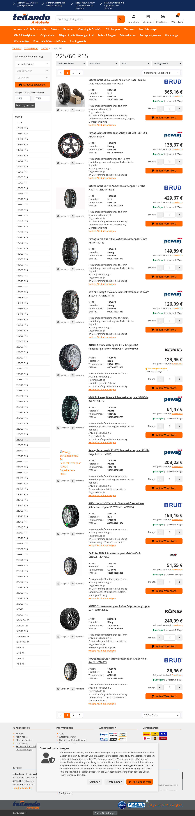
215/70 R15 (22, 406)
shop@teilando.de (21, 788)
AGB (61, 733)
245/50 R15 (22, 505)
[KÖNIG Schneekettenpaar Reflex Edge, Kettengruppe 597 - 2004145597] (70, 618)
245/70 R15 (22, 516)
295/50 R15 (22, 603)
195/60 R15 (22, 313)
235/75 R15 (22, 488)
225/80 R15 (22, 461)
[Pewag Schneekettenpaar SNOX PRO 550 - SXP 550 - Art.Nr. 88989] (70, 145)
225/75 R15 (22, 456)
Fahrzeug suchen (25, 105)
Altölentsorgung (67, 736)
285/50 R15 (22, 592)
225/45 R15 (22, 423)
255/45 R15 (22, 527)
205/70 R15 (22, 368)
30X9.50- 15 (22, 625)
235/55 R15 (22, 467)
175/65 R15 (22, 231)
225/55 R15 (22, 434)
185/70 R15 (22, 275)
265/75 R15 (22, 565)
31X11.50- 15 (22, 642)
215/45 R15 (22, 385)
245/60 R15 (22, 510)
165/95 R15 (22, 210)
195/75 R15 (22, 330)
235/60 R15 (22, 472)
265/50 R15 (22, 554)
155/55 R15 (22, 155)
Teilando (16, 48)
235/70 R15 (22, 483)
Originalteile (47, 35)
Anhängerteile (78, 41)
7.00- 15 (20, 658)
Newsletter (21, 743)
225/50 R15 (22, 428)
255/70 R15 (22, 538)
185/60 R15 (22, 264)
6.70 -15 (20, 652)
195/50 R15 (22, 303)
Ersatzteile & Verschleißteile (49, 41)
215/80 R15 (22, 417)
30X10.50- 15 (22, 620)
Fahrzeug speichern (34, 84)
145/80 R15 (22, 149)
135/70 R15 (22, 133)
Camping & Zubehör (89, 29)
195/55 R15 (22, 308)
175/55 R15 (22, 220)
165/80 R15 (22, 204)
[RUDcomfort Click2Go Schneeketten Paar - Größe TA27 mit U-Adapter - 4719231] (70, 92)
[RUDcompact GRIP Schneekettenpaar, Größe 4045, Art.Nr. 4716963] (70, 671)
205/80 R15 (22, 379)
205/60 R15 (22, 357)
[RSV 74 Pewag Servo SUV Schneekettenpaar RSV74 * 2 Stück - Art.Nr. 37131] (70, 304)
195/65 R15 (22, 319)
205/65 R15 (22, 363)
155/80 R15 (22, 177)
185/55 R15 (22, 259)
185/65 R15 (22, 270)
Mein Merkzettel (24, 740)
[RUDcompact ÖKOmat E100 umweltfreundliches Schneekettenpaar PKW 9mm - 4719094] (70, 516)
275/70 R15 (22, 587)
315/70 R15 (22, 631)
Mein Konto (22, 736)
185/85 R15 (22, 292)
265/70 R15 (22, 560)
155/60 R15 (22, 160)
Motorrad (129, 29)
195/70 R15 (22, 324)
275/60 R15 (22, 581)
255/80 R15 (22, 549)
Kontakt (20, 733)
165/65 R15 (22, 193)
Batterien (68, 29)
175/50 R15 (22, 215)
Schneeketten (128, 35)
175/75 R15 (22, 242)
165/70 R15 (22, 199)
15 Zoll (44, 48)
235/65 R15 (22, 478)
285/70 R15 (22, 598)
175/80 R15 (22, 248)
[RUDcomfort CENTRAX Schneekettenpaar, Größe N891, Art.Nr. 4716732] (70, 198)
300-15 (19, 609)
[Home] (31, 19)
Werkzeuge (171, 35)
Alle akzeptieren (141, 781)
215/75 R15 (22, 412)
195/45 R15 (22, 297)
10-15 (19, 122)
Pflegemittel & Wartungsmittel (76, 35)
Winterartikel (21, 41)
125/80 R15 (22, 128)
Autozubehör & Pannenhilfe (30, 29)
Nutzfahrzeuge (148, 29)
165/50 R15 (22, 182)
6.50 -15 (20, 647)
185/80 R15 (22, 286)
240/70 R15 (22, 499)
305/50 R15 (22, 614)
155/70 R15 (22, 171)
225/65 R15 (22, 445)
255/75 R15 (22, 543)
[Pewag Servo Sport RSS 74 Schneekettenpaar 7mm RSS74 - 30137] (70, 251)
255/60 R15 (22, 532)
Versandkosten (177, 96)
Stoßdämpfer (66, 793)
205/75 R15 (22, 374)
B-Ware (55, 29)
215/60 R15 (22, 395)
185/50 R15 (22, 253)
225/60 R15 (22, 439)
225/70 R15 (22, 450)
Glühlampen (113, 29)
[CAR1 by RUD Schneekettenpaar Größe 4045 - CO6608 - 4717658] (70, 565)
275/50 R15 (22, 570)
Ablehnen (94, 781)
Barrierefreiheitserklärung (72, 740)
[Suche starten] (121, 19)
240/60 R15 (22, 494)
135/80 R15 (22, 138)
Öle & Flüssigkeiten (25, 35)
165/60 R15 (22, 188)
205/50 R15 (22, 346)
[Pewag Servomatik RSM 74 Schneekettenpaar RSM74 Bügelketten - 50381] (70, 463)
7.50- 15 (20, 663)
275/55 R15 (22, 576)
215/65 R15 (22, 401)
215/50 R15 (22, 390)
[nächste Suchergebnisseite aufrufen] (80, 72)
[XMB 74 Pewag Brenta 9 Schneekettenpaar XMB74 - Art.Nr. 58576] (70, 410)
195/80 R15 (22, 335)
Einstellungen (114, 781)
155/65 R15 (22, 166)
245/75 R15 (22, 521)
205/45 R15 (22, 341)
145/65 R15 (22, 144)
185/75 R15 (22, 281)
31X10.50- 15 (22, 636)
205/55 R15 (22, 352)
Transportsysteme (150, 35)
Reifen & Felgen (107, 35)
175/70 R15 (22, 237)
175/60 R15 (22, 226)
